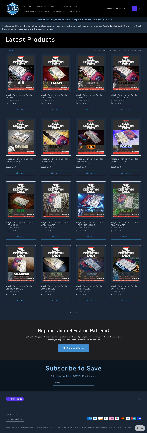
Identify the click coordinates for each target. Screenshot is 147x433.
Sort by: (97, 50)
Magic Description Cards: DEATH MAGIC (89, 96)
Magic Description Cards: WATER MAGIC (124, 287)
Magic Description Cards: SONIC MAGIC (54, 287)
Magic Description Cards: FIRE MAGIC (89, 160)
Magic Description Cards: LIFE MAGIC (19, 223)
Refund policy (55, 427)
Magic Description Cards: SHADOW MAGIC (19, 287)
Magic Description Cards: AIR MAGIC (19, 96)
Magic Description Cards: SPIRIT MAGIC (89, 287)
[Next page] (82, 312)
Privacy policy (67, 427)
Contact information (108, 427)
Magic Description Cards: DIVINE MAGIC (19, 160)
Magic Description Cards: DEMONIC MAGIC (124, 96)
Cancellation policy (124, 427)
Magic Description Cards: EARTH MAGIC (54, 160)
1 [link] (64, 312)
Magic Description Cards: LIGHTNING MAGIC (89, 223)
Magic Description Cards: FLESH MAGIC (54, 96)
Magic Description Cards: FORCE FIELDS (124, 160)
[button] (46, 6)
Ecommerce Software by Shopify (36, 427)
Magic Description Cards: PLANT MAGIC (124, 223)
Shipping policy (93, 427)
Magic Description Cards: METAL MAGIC (54, 223)
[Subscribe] (91, 383)
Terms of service (80, 427)
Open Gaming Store (18, 427)
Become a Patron (75, 348)
